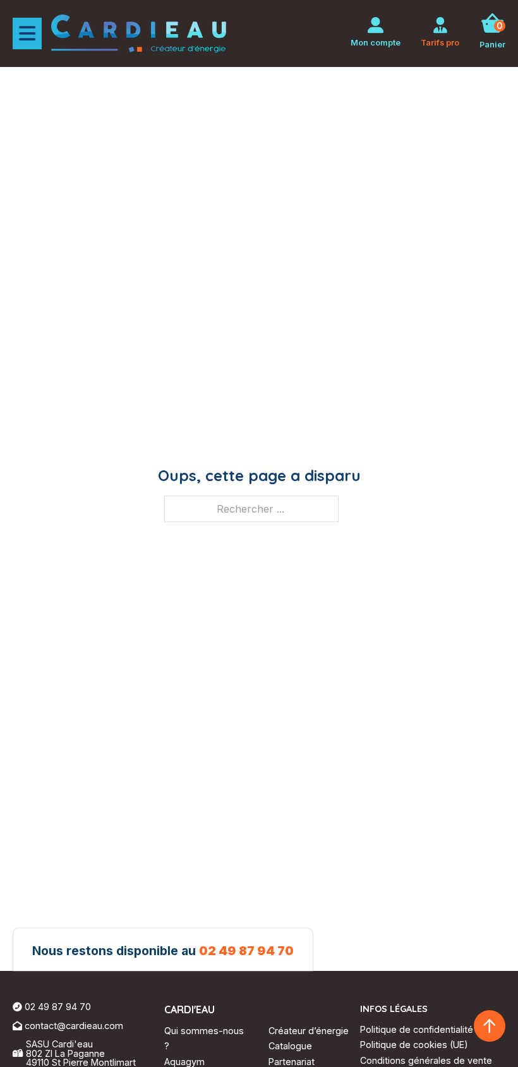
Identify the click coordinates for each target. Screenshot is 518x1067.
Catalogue (290, 1045)
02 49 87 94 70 (246, 951)
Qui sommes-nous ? (204, 1038)
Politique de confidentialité (416, 1029)
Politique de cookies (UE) (414, 1044)
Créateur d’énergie (308, 1030)
